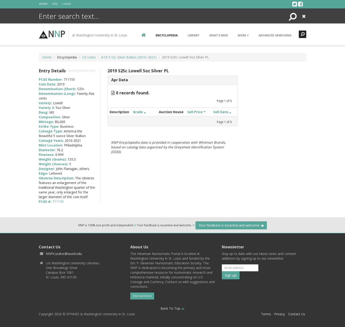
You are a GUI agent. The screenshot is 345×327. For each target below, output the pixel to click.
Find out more (142, 296)
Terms (266, 314)
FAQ (55, 3)
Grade (138, 112)
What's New (218, 35)
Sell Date (221, 112)
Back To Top (171, 308)
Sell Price (195, 112)
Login (66, 3)
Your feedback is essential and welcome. (230, 225)
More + (243, 35)
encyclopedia (167, 35)
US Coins (89, 57)
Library (193, 35)
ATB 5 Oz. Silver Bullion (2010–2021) (129, 57)
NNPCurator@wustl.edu (64, 253)
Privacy (279, 314)
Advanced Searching (275, 35)
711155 (58, 201)
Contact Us (296, 314)
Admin (43, 3)
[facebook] (300, 4)
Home (47, 57)
